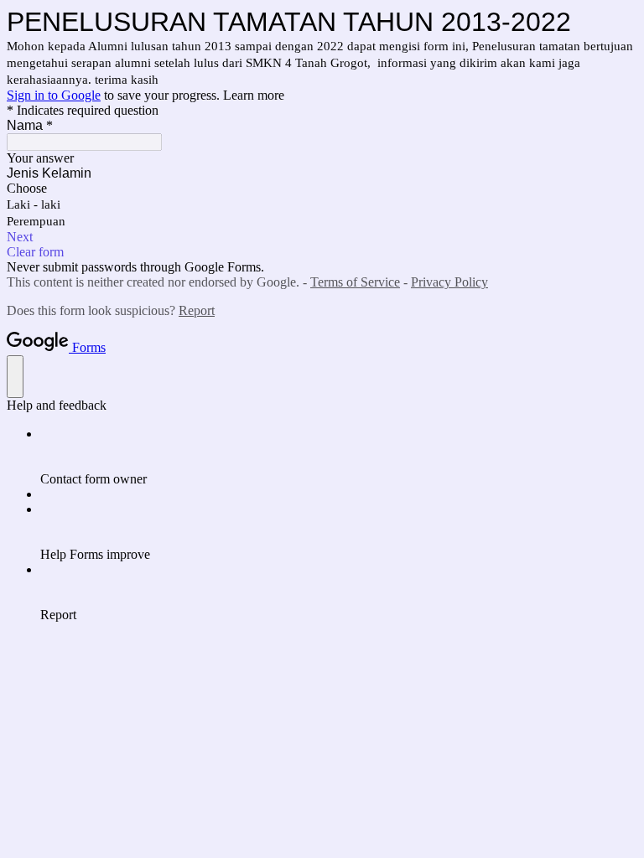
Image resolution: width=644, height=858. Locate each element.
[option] (322, 188)
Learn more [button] (253, 95)
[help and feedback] (15, 376)
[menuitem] (338, 456)
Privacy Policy (449, 282)
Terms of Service (355, 282)
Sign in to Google (54, 95)
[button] (322, 237)
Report (197, 310)
